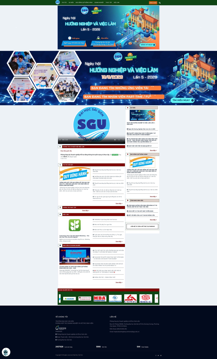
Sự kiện (71, 2)
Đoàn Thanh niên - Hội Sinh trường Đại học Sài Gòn (73, 337)
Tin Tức (64, 2)
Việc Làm (116, 2)
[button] (16, 27)
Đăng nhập (153, 2)
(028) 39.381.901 (122, 329)
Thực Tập (109, 2)
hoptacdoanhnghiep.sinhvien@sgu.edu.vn (126, 331)
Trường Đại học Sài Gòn (64, 340)
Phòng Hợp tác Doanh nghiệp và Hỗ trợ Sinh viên (72, 334)
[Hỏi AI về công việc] (6, 352)
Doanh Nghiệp (99, 2)
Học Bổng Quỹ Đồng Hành (84, 2)
